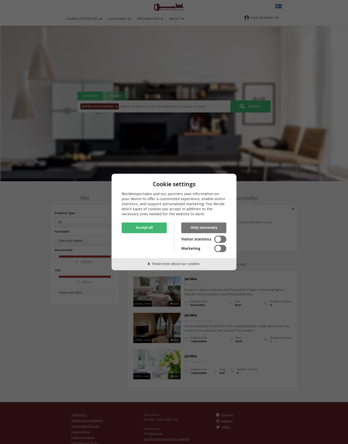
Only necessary (204, 228)
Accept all (144, 228)
